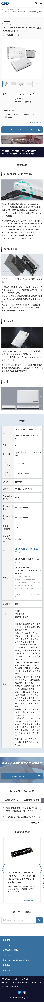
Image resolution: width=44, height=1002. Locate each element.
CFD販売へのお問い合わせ (10, 986)
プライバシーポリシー (29, 979)
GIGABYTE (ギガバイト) (24, 101)
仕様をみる (34, 122)
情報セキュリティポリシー (10, 979)
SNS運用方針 (5, 983)
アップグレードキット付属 (25, 94)
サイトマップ (36, 983)
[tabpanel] (22, 814)
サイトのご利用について (21, 983)
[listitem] (36, 822)
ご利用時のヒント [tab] (32, 799)
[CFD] (5, 4)
